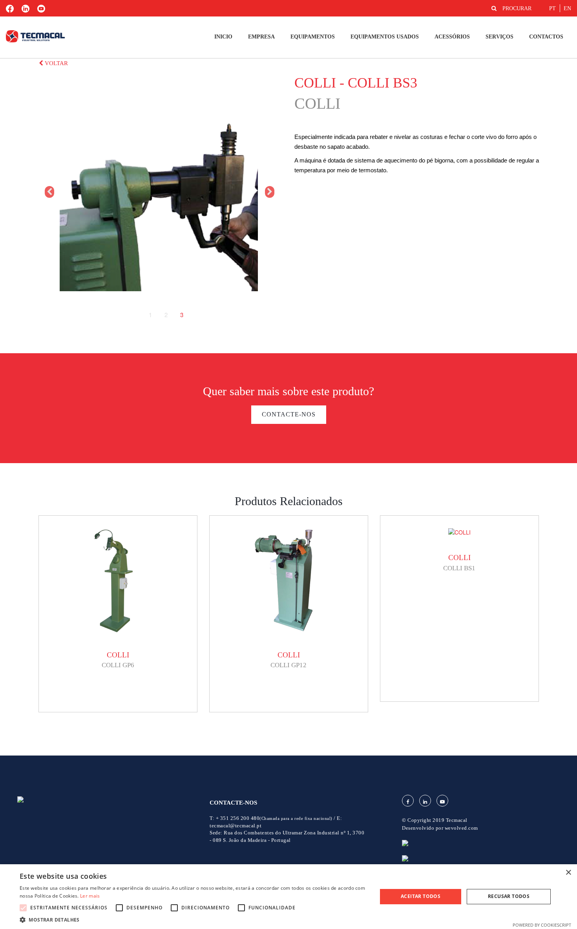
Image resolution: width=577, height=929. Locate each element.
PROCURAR (516, 8)
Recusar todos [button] (509, 896)
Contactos (546, 37)
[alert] (288, 896)
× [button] (568, 873)
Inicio (223, 37)
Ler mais (90, 895)
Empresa (261, 37)
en (567, 8)
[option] (159, 192)
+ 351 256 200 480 (274, 818)
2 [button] (166, 315)
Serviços (499, 37)
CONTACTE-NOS (289, 414)
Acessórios (452, 37)
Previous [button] (49, 192)
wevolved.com (461, 828)
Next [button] (269, 192)
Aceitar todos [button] (420, 896)
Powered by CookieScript (542, 925)
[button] (193, 919)
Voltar (55, 63)
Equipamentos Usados (385, 37)
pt (552, 8)
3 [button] (181, 315)
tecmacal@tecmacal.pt (235, 826)
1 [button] (150, 315)
